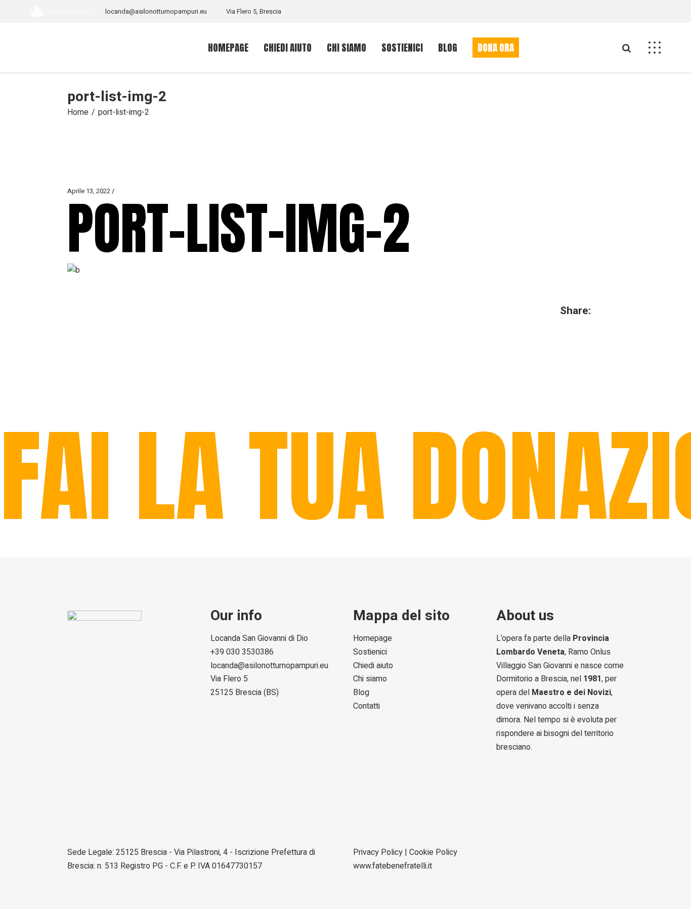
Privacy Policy (378, 852)
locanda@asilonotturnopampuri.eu (156, 11)
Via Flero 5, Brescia (253, 11)
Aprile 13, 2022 (88, 191)
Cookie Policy (433, 852)
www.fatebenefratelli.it (392, 866)
